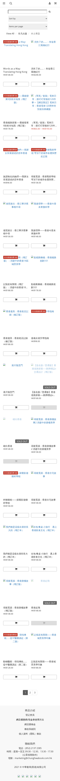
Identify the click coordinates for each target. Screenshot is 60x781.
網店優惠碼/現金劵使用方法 (30, 719)
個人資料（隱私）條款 (30, 733)
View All (10, 33)
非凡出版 (22, 33)
